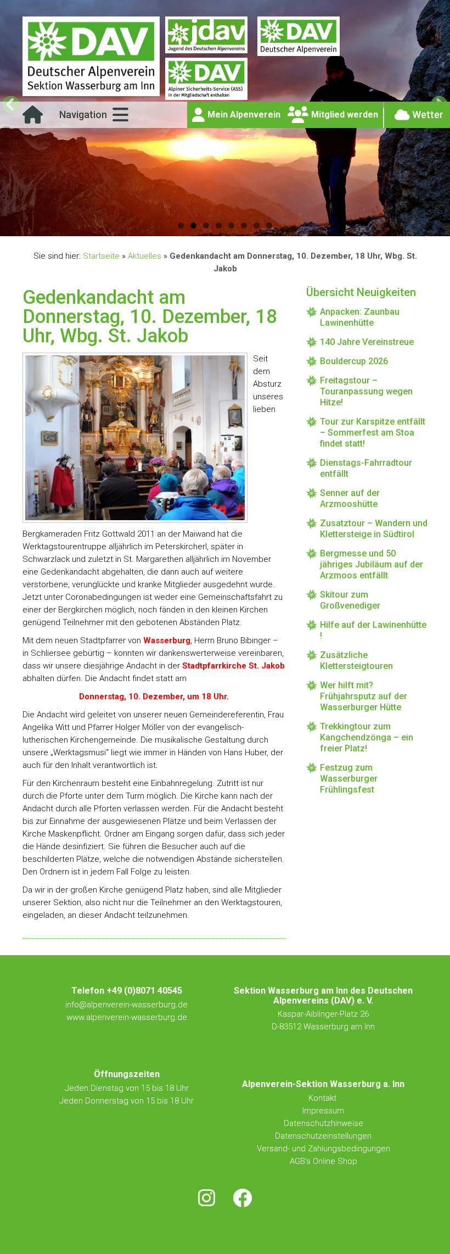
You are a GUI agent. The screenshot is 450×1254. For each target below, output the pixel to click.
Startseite (101, 256)
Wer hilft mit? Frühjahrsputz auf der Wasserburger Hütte (363, 696)
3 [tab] (206, 225)
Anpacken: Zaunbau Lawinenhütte (360, 317)
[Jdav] (206, 37)
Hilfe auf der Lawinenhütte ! (373, 630)
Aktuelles (144, 256)
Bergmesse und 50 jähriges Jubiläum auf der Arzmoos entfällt (371, 564)
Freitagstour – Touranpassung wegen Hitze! (366, 391)
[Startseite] (32, 118)
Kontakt (323, 1098)
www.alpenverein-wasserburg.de (126, 1017)
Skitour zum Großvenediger (350, 600)
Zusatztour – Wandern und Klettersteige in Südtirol (374, 528)
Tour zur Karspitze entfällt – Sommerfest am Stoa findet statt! (372, 432)
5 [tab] (231, 225)
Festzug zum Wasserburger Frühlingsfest (349, 778)
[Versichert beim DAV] (206, 80)
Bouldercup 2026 (354, 361)
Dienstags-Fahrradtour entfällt (366, 468)
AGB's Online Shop (323, 1161)
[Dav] (298, 37)
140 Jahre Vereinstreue (367, 342)
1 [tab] (181, 225)
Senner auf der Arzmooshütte (350, 498)
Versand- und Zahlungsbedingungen (323, 1148)
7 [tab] (257, 225)
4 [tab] (219, 225)
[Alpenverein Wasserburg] (91, 93)
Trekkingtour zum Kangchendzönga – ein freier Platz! (366, 737)
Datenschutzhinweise (323, 1123)
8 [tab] (269, 225)
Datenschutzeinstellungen (323, 1136)
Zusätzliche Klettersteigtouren (356, 660)
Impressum (323, 1111)
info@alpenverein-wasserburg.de (126, 1005)
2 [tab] (193, 225)
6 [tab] (244, 225)
